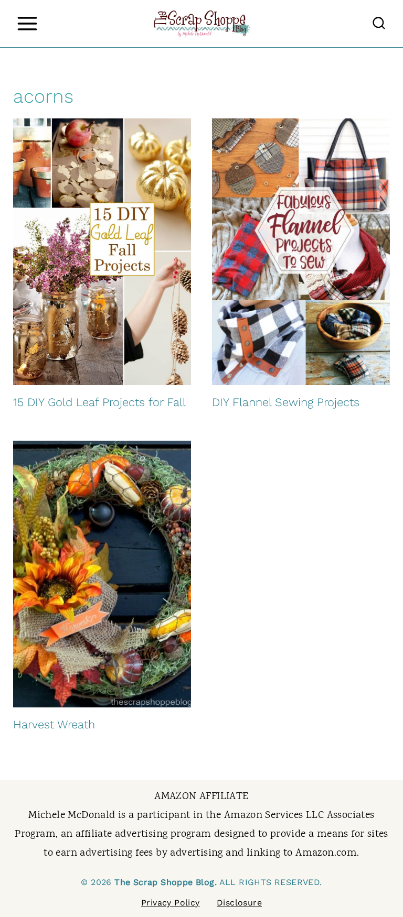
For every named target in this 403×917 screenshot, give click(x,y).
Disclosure (239, 903)
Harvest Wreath (54, 724)
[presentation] (102, 251)
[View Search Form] (378, 23)
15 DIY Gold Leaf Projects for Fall (99, 402)
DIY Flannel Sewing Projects (285, 402)
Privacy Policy (170, 903)
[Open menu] (27, 23)
